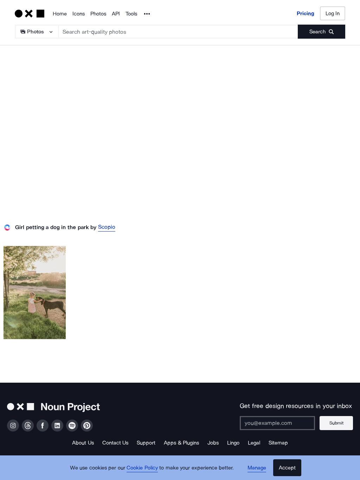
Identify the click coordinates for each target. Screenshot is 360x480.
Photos (98, 14)
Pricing (305, 13)
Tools (131, 14)
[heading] (35, 292)
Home (60, 14)
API (116, 14)
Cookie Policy (142, 468)
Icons (78, 14)
